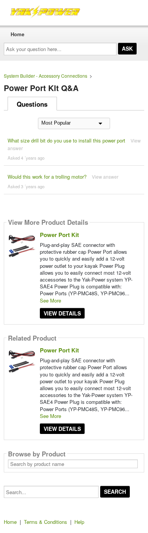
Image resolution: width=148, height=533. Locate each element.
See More (50, 300)
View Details (62, 313)
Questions (32, 104)
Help (79, 521)
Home (17, 34)
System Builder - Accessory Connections (45, 75)
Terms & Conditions (45, 521)
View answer (105, 176)
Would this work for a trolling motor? (47, 176)
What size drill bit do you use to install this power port (66, 140)
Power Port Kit (59, 234)
